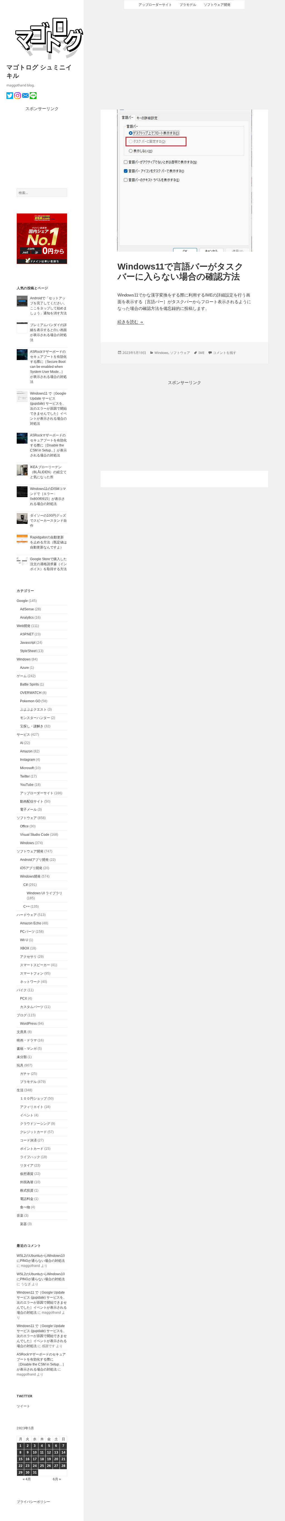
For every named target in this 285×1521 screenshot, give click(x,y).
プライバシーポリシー (33, 1502)
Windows (24, 659)
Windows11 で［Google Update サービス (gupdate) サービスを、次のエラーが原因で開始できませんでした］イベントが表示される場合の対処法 (48, 409)
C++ (26, 906)
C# (25, 885)
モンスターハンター (35, 718)
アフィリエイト (31, 1107)
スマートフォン (31, 973)
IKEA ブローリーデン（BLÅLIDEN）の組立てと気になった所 (48, 472)
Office (24, 826)
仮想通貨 (26, 1174)
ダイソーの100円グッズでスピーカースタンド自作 (48, 521)
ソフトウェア (27, 818)
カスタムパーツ (31, 1007)
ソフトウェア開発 (30, 851)
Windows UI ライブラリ (44, 893)
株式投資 (26, 1190)
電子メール (28, 809)
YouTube (27, 785)
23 (28, 1466)
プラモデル (28, 1082)
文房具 (22, 1032)
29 (21, 1472)
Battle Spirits (29, 684)
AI (21, 743)
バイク (22, 990)
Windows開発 (30, 876)
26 (49, 1466)
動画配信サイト (31, 801)
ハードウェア (27, 915)
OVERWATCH (30, 693)
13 (56, 1452)
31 (35, 1472)
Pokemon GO (30, 701)
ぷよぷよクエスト (33, 709)
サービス (23, 735)
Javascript (27, 643)
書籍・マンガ (27, 1049)
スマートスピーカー (35, 965)
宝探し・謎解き (31, 726)
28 (63, 1466)
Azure (24, 668)
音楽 (20, 1216)
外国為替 (26, 1182)
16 (28, 1459)
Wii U (24, 940)
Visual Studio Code (34, 835)
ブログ (22, 1015)
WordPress (28, 1024)
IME (201, 352)
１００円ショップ (33, 1098)
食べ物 (25, 1207)
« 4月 (27, 1479)
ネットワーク (30, 982)
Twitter (25, 776)
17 (35, 1459)
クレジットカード (33, 1132)
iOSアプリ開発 (31, 868)
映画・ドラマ (27, 1040)
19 (49, 1459)
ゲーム (22, 676)
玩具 (20, 1065)
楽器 (23, 1224)
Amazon (26, 751)
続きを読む (130, 321)
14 (63, 1452)
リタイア (26, 1165)
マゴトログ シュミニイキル (39, 71)
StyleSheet (28, 651)
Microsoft (27, 768)
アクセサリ (28, 957)
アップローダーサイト (36, 793)
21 (63, 1459)
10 (35, 1452)
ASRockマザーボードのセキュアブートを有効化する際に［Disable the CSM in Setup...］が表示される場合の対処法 (48, 445)
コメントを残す (224, 352)
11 (42, 1452)
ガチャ (25, 1074)
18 (42, 1459)
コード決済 (28, 1140)
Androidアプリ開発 (34, 860)
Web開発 (23, 626)
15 (21, 1459)
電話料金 (26, 1199)
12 (49, 1452)
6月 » (57, 1479)
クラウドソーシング (35, 1124)
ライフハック (30, 1157)
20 (56, 1459)
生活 (20, 1090)
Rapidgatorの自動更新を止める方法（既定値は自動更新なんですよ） (48, 542)
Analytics (27, 617)
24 (35, 1466)
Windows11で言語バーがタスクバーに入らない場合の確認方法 (180, 271)
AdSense (27, 609)
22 (21, 1466)
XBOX (24, 948)
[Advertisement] (41, 150)
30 (28, 1472)
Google (22, 601)
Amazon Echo (30, 923)
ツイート (23, 1406)
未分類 (22, 1057)
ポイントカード (31, 1149)
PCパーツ (27, 932)
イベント (26, 1115)
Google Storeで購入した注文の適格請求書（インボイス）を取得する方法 (48, 564)
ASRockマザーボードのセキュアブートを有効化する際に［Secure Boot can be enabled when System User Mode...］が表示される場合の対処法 (48, 367)
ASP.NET (27, 634)
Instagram (27, 760)
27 (56, 1466)
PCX (23, 998)
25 (42, 1466)
